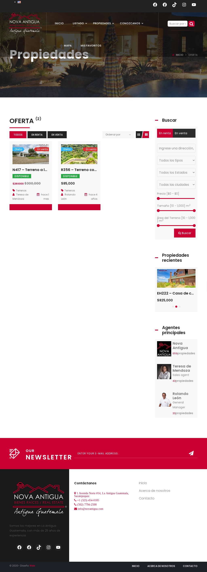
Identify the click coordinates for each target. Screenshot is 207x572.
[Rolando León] (164, 400)
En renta (37, 134)
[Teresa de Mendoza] (164, 372)
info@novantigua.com (90, 508)
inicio (143, 483)
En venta (57, 134)
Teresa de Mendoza (182, 368)
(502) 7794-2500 (87, 504)
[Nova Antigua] (164, 350)
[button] (173, 306)
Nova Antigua (180, 345)
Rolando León (180, 396)
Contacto (146, 498)
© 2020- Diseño (22, 565)
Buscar (186, 233)
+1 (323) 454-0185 (88, 500)
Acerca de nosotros (154, 490)
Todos (18, 134)
